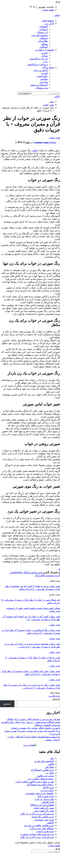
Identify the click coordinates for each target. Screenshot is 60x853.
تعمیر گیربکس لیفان (43, 808)
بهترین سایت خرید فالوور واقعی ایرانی (34, 781)
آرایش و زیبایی (40, 70)
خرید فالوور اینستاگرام (42, 770)
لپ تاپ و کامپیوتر (39, 58)
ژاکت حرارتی (47, 790)
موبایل (44, 55)
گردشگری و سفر (39, 85)
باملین (57, 15)
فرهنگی (44, 38)
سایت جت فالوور (45, 775)
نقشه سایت (48, 9)
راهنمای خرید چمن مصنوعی (39, 793)
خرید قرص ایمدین (45, 831)
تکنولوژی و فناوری (44, 49)
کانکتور (50, 822)
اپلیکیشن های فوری (44, 761)
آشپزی (44, 73)
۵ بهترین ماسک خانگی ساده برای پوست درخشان (35, 728)
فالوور (50, 764)
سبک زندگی (48, 67)
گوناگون (44, 47)
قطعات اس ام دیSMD (42, 805)
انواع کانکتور (47, 802)
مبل (52, 758)
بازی (45, 61)
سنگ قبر (49, 767)
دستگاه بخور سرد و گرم (42, 828)
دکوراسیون (42, 76)
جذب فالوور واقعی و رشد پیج (39, 825)
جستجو (56, 699)
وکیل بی (50, 772)
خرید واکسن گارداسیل (42, 816)
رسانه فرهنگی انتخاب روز (41, 778)
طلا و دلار (43, 41)
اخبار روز (49, 23)
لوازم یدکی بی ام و (44, 799)
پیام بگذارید (54, 696)
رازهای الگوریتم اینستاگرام (40, 784)
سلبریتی (43, 82)
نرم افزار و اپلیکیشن (37, 64)
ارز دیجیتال (42, 32)
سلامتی (44, 79)
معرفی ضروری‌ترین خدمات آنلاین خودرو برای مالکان (33, 719)
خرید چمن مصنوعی (44, 819)
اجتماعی (43, 29)
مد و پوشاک (42, 87)
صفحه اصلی (47, 20)
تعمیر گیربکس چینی (44, 810)
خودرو (44, 52)
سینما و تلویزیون (39, 35)
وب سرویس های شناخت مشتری (37, 834)
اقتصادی (43, 26)
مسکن (44, 44)
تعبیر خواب (54, 137)
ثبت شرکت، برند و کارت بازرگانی (37, 813)
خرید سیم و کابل (45, 796)
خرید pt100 (48, 787)
